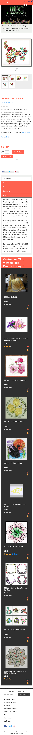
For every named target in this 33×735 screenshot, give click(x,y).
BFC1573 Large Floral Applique (15, 380)
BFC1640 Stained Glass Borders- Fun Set (15, 589)
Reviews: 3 (15, 554)
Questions (6, 191)
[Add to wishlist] (28, 305)
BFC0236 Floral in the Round (14, 422)
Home (4, 26)
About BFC (7, 706)
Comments (6, 187)
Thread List (5, 137)
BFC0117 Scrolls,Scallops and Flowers (15, 506)
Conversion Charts (10, 702)
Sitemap (7, 715)
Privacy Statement (10, 709)
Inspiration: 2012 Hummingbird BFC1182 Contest (15, 672)
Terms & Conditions (10, 712)
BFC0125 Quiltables (11, 297)
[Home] (16, 12)
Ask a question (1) (7, 102)
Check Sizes (25, 132)
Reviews (5, 195)
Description (7, 179)
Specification (7, 183)
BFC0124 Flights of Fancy (13, 463)
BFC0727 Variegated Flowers (14, 630)
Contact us (7, 718)
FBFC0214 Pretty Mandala (13, 546)
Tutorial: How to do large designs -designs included (16, 339)
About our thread (9, 699)
